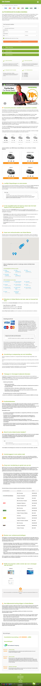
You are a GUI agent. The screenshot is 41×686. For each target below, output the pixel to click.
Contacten (20, 682)
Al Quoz (27, 284)
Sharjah (6, 284)
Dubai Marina (7, 281)
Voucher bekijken (9, 51)
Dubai (6, 291)
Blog (20, 674)
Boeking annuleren (9, 54)
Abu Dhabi (27, 281)
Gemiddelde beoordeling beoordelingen (17, 639)
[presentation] (3, 8)
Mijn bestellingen (20, 677)
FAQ (20, 679)
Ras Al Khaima (28, 287)
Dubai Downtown (18, 281)
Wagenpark (20, 680)
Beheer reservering (9, 47)
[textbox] (20, 26)
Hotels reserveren (21, 676)
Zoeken (20, 41)
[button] (19, 144)
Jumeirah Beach (18, 284)
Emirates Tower (7, 287)
